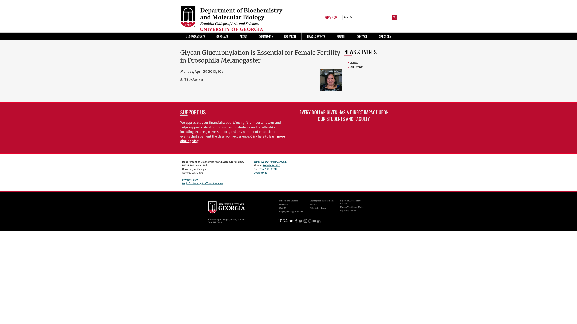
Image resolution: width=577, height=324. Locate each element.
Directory (385, 36)
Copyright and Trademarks (322, 201)
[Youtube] (314, 221)
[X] (300, 221)
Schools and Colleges (288, 201)
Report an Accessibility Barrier (350, 202)
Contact (362, 36)
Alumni (341, 36)
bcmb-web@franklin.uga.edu (270, 161)
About (243, 36)
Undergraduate (195, 36)
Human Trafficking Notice (352, 207)
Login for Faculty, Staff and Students (202, 183)
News (354, 62)
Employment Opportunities (291, 211)
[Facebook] (296, 221)
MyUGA (282, 208)
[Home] (232, 15)
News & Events (316, 36)
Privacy (313, 204)
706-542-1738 (268, 169)
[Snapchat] (310, 221)
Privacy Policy (190, 179)
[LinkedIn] (319, 221)
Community (266, 36)
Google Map (260, 172)
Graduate (222, 36)
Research (290, 36)
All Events (356, 67)
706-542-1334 (271, 165)
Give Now (331, 17)
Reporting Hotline (348, 211)
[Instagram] (305, 221)
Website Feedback (318, 208)
